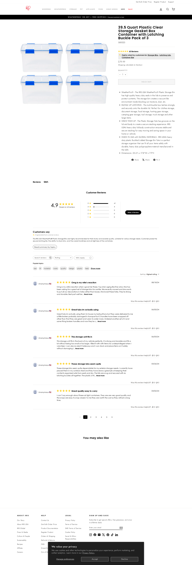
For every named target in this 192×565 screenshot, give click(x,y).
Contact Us (45, 520)
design (71, 268)
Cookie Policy (70, 532)
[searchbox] (40, 257)
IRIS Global (21, 528)
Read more (88, 294)
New (123, 9)
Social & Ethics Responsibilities (70, 537)
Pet (81, 9)
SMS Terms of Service (73, 528)
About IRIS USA (22, 524)
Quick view (36, 480)
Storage (73, 9)
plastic (79, 268)
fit (40, 268)
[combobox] (63, 258)
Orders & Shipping (48, 536)
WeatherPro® (60, 9)
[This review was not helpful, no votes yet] (157, 301)
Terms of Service (71, 524)
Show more (95, 268)
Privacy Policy (70, 520)
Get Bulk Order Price (144, 2)
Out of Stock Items (48, 552)
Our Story (20, 520)
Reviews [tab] (37, 182)
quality (63, 268)
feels (87, 268)
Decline (124, 559)
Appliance (90, 9)
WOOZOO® (46, 9)
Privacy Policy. (88, 552)
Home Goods (112, 9)
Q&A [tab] (46, 182)
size (35, 268)
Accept (95, 559)
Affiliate (20, 548)
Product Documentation (49, 528)
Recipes (20, 544)
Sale (130, 9)
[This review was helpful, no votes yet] (153, 301)
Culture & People (23, 536)
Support (171, 2)
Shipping (121, 65)
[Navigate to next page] (112, 417)
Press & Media (22, 532)
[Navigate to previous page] (80, 417)
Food (100, 9)
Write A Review (133, 212)
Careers (20, 552)
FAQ (42, 544)
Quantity (123, 70)
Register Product (160, 2)
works (55, 268)
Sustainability (21, 540)
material (47, 268)
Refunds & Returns (48, 540)
